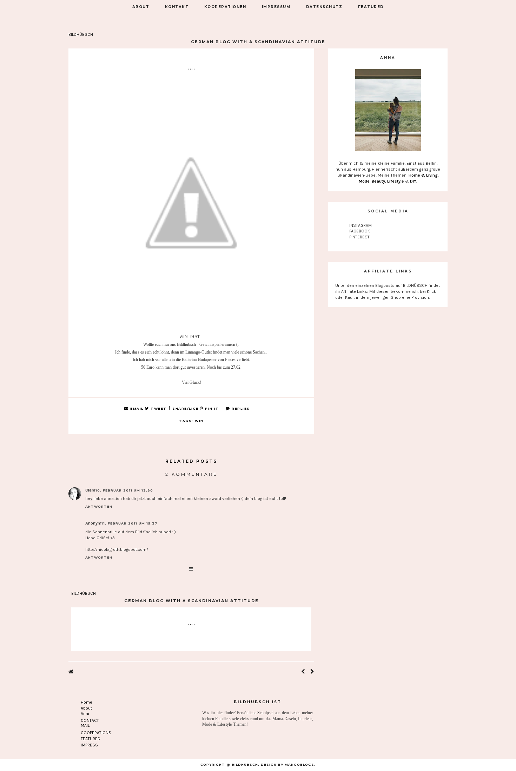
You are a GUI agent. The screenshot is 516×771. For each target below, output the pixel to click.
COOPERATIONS (96, 732)
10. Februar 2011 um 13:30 (124, 490)
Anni (85, 713)
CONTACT (90, 720)
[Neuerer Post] (303, 672)
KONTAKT (177, 7)
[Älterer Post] (312, 672)
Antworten (98, 506)
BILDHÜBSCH (80, 34)
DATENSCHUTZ (324, 7)
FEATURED (371, 7)
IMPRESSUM (276, 7)
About (86, 708)
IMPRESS (89, 745)
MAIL (85, 725)
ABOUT (141, 7)
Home (86, 702)
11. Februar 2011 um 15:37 (129, 523)
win (199, 421)
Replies (240, 408)
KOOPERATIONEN (225, 7)
